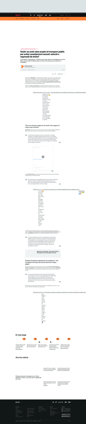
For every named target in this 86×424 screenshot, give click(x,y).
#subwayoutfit (74, 92)
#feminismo (66, 292)
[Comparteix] (55, 74)
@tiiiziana (35, 189)
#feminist (78, 292)
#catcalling (54, 92)
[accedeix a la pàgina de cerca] (68, 15)
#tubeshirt (67, 92)
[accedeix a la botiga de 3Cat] (66, 15)
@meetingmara (37, 292)
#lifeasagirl (75, 189)
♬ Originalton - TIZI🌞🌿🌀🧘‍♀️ (82, 191)
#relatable (62, 189)
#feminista (73, 292)
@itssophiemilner (37, 92)
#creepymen (47, 189)
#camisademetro (58, 292)
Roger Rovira (46, 385)
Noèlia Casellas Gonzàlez (64, 348)
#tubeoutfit (81, 92)
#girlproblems (68, 189)
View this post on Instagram (37, 159)
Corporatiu (62, 15)
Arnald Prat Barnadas (19, 349)
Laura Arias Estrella (52, 349)
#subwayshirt (60, 92)
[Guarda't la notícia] (53, 74)
